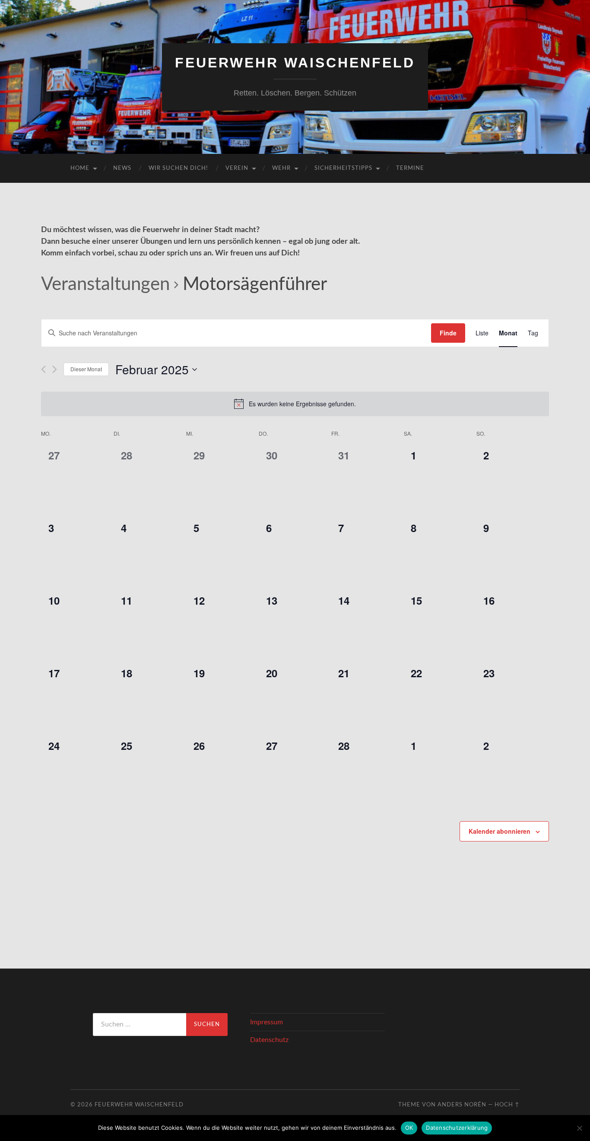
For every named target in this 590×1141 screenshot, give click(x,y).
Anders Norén (462, 1104)
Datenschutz (269, 1039)
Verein (236, 168)
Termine (410, 168)
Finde (448, 332)
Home (79, 168)
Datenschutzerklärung (457, 1127)
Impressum (266, 1022)
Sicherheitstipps (343, 168)
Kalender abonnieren (499, 831)
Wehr (281, 168)
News (122, 168)
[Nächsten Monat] (54, 369)
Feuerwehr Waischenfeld (295, 62)
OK (409, 1127)
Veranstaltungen (105, 284)
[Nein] (579, 1128)
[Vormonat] (43, 369)
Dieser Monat (86, 369)
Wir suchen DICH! (178, 168)
